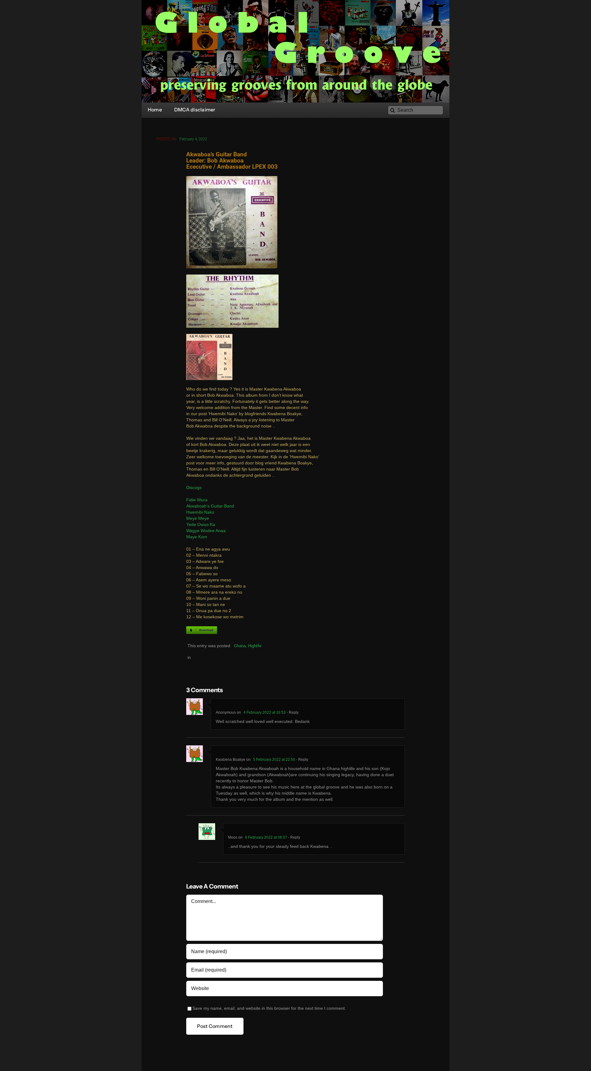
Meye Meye (197, 518)
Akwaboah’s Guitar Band (210, 506)
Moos (232, 837)
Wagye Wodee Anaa (206, 530)
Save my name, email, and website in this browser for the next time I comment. (269, 1008)
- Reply (292, 712)
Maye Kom (196, 537)
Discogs (194, 487)
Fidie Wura (196, 500)
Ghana (240, 646)
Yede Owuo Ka (200, 524)
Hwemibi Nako (200, 512)
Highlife (254, 646)
